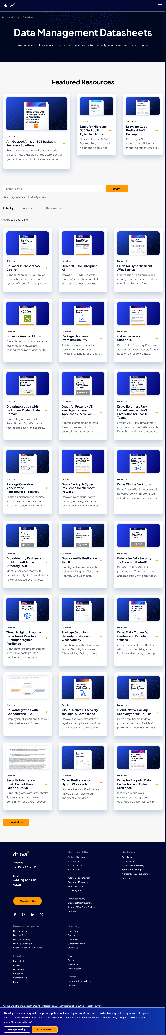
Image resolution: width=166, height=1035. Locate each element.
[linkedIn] (32, 914)
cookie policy (66, 1013)
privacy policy (50, 1013)
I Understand (44, 1029)
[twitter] (41, 914)
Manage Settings (17, 1029)
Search (117, 188)
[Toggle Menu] (96, 6)
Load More (16, 822)
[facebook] (15, 914)
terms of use (82, 1013)
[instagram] (23, 914)
